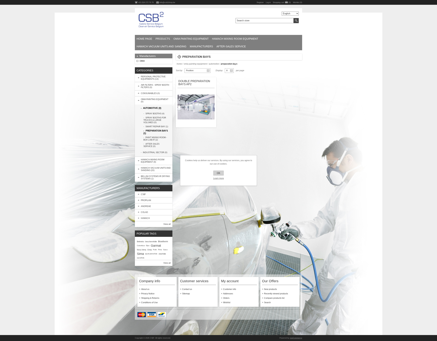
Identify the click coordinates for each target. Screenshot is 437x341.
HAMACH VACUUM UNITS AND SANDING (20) (156, 169)
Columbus (141, 245)
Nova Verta (141, 250)
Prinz (160, 250)
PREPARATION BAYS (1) (155, 132)
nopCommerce (296, 338)
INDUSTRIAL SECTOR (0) (155, 152)
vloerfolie (162, 254)
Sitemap (186, 293)
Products (163, 38)
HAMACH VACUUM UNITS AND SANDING (161, 46)
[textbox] (265, 20)
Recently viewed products (276, 293)
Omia (149, 250)
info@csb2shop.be (167, 2)
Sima (140, 253)
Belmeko (140, 242)
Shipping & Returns (150, 298)
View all (167, 224)
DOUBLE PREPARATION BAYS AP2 (194, 83)
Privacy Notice (147, 293)
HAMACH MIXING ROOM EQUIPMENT (235, 38)
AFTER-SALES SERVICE (231, 46)
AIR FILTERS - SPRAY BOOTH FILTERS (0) (155, 86)
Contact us (187, 289)
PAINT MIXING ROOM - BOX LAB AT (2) (155, 138)
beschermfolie (151, 242)
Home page (144, 38)
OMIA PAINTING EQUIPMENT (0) (154, 100)
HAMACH (145, 218)
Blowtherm (163, 241)
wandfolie (140, 258)
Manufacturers (201, 46)
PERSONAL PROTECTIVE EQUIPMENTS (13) (153, 77)
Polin (155, 250)
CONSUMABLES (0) (150, 93)
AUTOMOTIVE (214, 64)
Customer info (229, 289)
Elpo (148, 245)
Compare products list (274, 298)
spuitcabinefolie (151, 254)
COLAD (144, 212)
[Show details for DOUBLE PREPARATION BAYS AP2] (196, 107)
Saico (165, 250)
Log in (268, 2)
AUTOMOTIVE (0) (152, 108)
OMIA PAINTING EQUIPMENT (191, 38)
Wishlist (226, 302)
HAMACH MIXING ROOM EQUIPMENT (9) (152, 160)
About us (145, 289)
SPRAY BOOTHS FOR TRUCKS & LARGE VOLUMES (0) (154, 120)
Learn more (218, 178)
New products (270, 289)
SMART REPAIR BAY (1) (156, 126)
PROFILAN (146, 200)
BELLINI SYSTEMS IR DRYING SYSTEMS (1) (155, 177)
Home (179, 64)
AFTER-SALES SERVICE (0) (151, 145)
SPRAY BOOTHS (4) (154, 113)
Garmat (156, 245)
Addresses (228, 293)
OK (218, 173)
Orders (226, 298)
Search (267, 302)
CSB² (143, 194)
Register (260, 2)
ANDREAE (146, 206)
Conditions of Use (149, 302)
